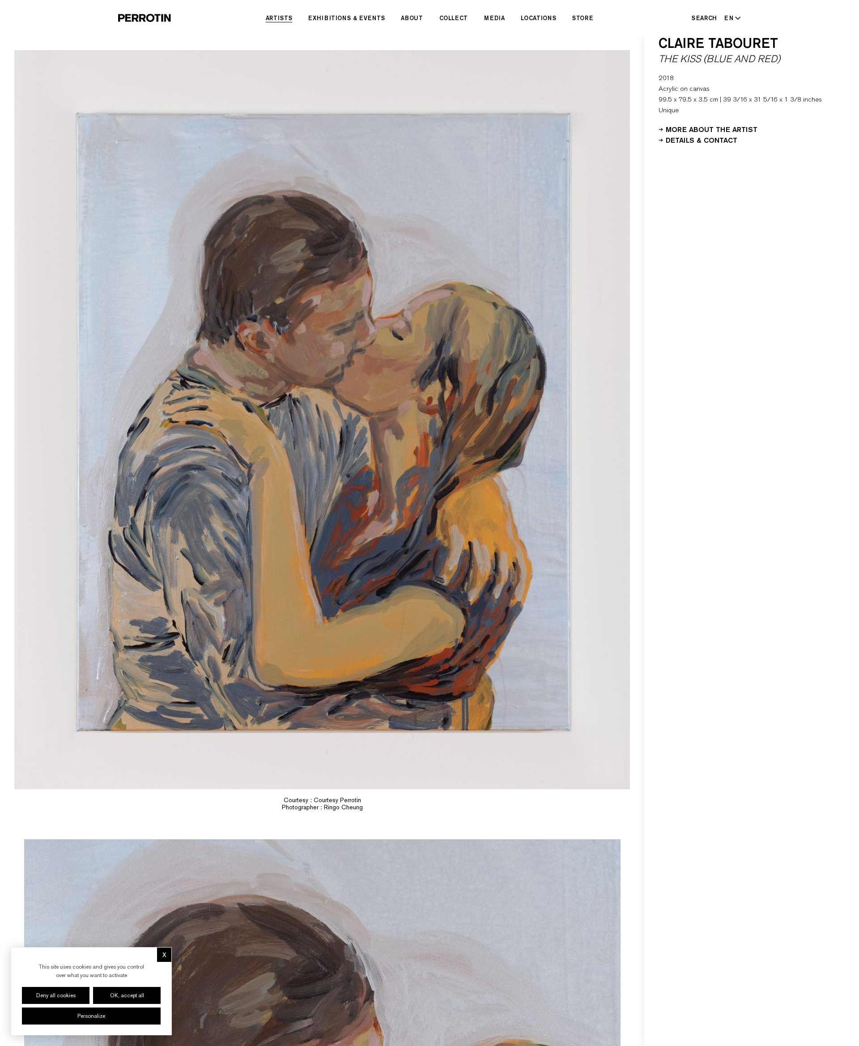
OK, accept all (127, 995)
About (412, 17)
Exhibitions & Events (346, 17)
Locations (538, 17)
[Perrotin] (144, 18)
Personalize (91, 1016)
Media (494, 17)
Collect (453, 17)
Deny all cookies (56, 995)
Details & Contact (701, 139)
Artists (279, 17)
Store (582, 17)
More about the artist (711, 128)
